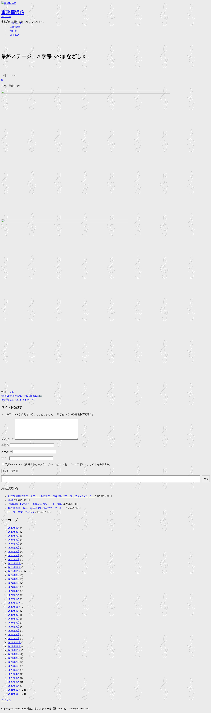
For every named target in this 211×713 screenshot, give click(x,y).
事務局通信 (12, 12)
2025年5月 (13, 543)
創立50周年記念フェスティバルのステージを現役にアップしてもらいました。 (51, 496)
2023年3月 (13, 630)
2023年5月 (13, 622)
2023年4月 (13, 626)
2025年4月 (13, 547)
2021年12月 (14, 689)
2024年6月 (13, 583)
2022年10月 (14, 650)
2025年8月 (13, 531)
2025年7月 (13, 535)
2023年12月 (14, 603)
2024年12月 (14, 563)
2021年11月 (14, 693)
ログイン (6, 700)
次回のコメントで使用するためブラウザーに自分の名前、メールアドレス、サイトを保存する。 (58, 464)
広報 (11, 392)
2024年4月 (13, 591)
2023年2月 (13, 634)
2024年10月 (14, 571)
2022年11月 (14, 646)
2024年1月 (13, 599)
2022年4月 (13, 674)
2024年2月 (13, 595)
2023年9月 (13, 610)
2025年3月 (13, 551)
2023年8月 (13, 614)
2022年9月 (13, 654)
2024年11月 (14, 567)
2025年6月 (13, 539)
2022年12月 (14, 642)
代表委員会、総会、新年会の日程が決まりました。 (36, 508)
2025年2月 (13, 555)
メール (6, 451)
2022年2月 (13, 682)
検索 (206, 479)
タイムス (14, 34)
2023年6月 (13, 618)
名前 (5, 445)
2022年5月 (13, 670)
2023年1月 (13, 638)
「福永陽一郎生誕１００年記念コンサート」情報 (35, 504)
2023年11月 (14, 606)
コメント (7, 438)
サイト (5, 458)
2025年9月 (13, 527)
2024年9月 (13, 575)
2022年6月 (13, 666)
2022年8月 (13, 658)
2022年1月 (13, 686)
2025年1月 (13, 559)
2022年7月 (13, 662)
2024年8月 (13, 579)
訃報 (10, 500)
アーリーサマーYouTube (21, 512)
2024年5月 (13, 587)
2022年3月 (13, 678)
